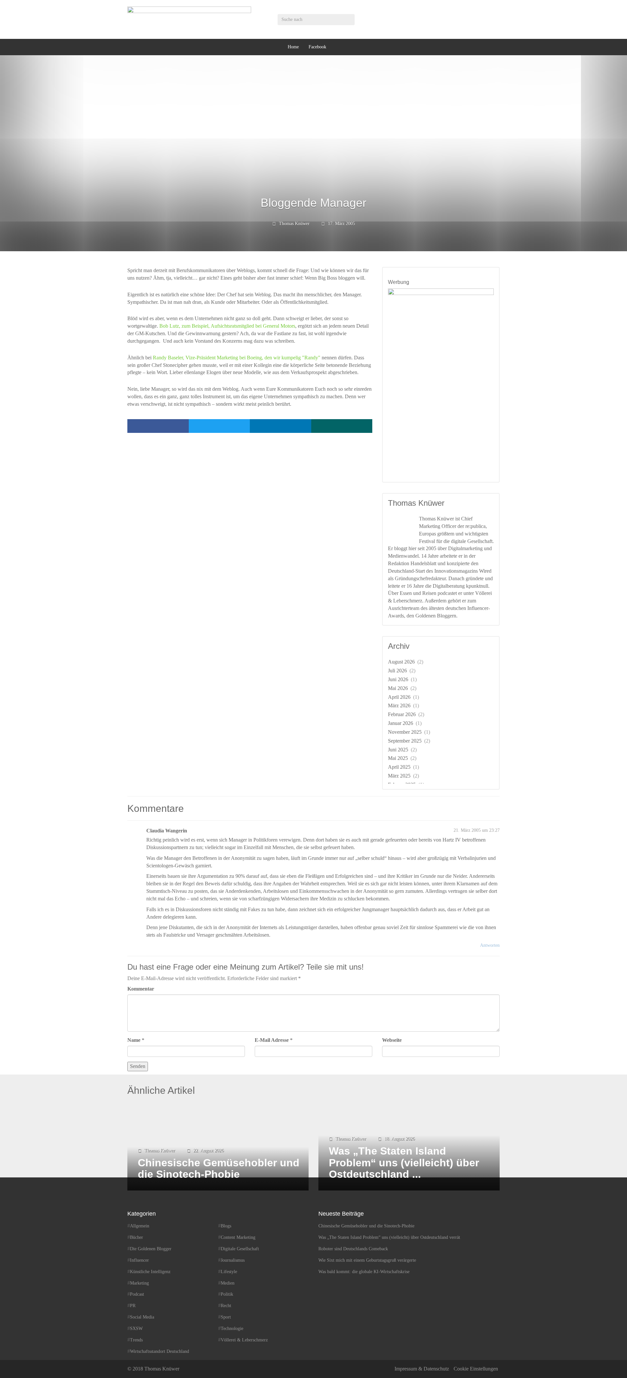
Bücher (136, 1237)
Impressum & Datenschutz (421, 1368)
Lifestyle (229, 1271)
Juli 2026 (397, 670)
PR (133, 1305)
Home (293, 46)
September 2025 (405, 741)
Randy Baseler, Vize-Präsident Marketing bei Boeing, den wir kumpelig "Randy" (236, 357)
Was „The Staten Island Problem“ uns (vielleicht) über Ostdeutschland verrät (389, 1237)
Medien (227, 1282)
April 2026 (399, 697)
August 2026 (401, 661)
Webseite (392, 1040)
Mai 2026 (398, 688)
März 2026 (399, 705)
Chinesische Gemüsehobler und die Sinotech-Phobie (366, 1225)
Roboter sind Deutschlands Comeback (353, 1248)
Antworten (490, 945)
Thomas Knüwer (294, 223)
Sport (226, 1317)
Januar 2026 (400, 723)
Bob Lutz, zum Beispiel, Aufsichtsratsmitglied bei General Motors (227, 326)
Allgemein (139, 1225)
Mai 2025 (398, 758)
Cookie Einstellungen (476, 1368)
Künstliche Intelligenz (150, 1271)
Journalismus (233, 1260)
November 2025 (405, 732)
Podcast (137, 1294)
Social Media (142, 1317)
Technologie (232, 1328)
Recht (226, 1305)
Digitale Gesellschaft (240, 1248)
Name (133, 1040)
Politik (227, 1294)
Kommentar (140, 989)
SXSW (136, 1328)
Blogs (226, 1225)
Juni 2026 (398, 679)
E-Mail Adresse (272, 1040)
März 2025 (399, 776)
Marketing (139, 1282)
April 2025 (399, 767)
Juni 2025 (398, 749)
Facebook (317, 46)
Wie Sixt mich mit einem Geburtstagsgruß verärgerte (367, 1260)
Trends (136, 1339)
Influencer (139, 1260)
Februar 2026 (402, 714)
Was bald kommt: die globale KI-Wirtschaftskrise (364, 1271)
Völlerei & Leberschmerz (244, 1339)
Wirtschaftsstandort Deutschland (159, 1351)
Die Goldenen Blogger (150, 1248)
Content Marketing (238, 1237)
